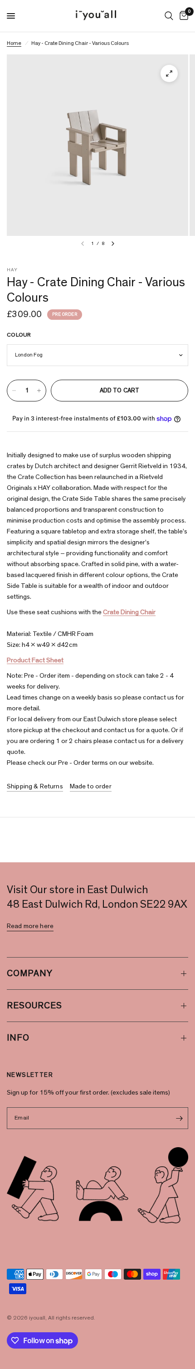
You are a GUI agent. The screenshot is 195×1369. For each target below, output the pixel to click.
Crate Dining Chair (129, 612)
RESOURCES (34, 1005)
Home (14, 43)
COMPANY (30, 973)
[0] (182, 16)
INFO (18, 1037)
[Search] (168, 16)
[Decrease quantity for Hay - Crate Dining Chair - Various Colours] (14, 390)
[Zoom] (169, 73)
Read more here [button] (30, 926)
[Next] (113, 243)
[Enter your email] (179, 1118)
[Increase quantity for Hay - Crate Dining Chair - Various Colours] (39, 390)
